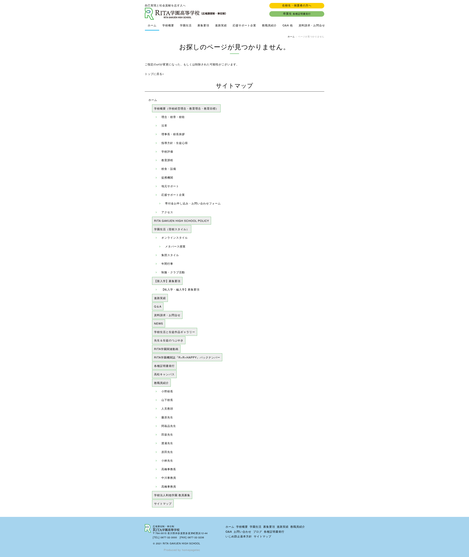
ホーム (152, 25)
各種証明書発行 (164, 366)
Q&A (229, 531)
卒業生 (297, 13)
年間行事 (167, 263)
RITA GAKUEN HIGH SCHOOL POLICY (181, 221)
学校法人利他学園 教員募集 (172, 495)
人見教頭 (167, 408)
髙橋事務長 (168, 469)
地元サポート (170, 186)
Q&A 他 (287, 25)
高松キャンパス (164, 374)
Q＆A (157, 306)
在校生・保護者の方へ (296, 5)
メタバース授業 (175, 246)
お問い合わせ (242, 531)
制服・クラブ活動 (173, 272)
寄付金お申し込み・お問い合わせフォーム (193, 203)
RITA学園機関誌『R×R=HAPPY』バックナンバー (187, 357)
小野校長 (167, 391)
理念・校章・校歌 (173, 117)
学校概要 (168, 25)
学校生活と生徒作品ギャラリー (174, 332)
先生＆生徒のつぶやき (168, 340)
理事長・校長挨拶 (173, 134)
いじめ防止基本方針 (239, 536)
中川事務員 (168, 478)
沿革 (164, 125)
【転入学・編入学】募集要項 (180, 289)
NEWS (158, 323)
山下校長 (167, 400)
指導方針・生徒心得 (174, 143)
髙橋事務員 (168, 486)
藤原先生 (167, 417)
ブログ (257, 531)
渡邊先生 (167, 443)
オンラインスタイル (174, 237)
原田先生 (167, 452)
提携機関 (167, 177)
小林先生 (167, 460)
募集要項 (203, 25)
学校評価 (167, 151)
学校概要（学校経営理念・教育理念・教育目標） (186, 108)
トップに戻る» (154, 74)
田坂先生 (167, 434)
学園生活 (186, 25)
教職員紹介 (269, 25)
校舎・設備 (168, 169)
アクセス (167, 212)
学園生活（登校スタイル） (171, 229)
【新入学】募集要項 (167, 281)
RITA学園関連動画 (166, 349)
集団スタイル (170, 255)
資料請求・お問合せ (312, 25)
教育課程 (167, 160)
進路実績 (221, 25)
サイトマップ (163, 503)
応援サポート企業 (244, 25)
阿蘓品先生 (168, 426)
